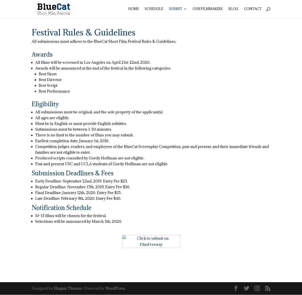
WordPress (115, 288)
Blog (233, 9)
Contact (253, 9)
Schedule (154, 9)
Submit (175, 9)
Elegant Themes (68, 288)
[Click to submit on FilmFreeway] (151, 246)
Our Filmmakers (208, 9)
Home (133, 9)
